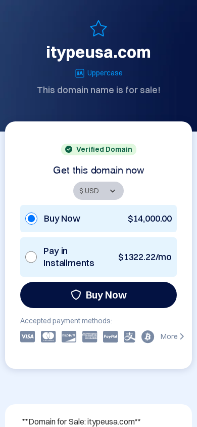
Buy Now (106, 294)
